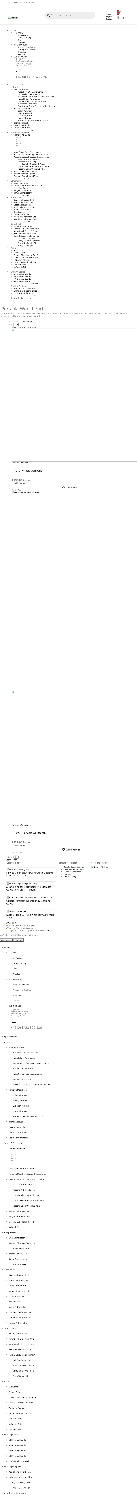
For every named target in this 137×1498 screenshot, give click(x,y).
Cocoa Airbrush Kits (22, 205)
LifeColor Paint (20, 264)
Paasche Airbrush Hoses (29, 159)
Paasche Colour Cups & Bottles (31, 169)
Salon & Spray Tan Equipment (27, 236)
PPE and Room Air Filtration (26, 233)
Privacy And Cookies (27, 49)
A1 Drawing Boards (22, 276)
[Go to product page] (70, 394)
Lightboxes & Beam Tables (25, 291)
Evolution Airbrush (26, 115)
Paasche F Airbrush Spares (34, 164)
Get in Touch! (12, 859)
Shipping (22, 52)
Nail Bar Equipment (27, 238)
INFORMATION (20, 44)
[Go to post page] (18, 869)
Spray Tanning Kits (26, 245)
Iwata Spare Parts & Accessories (28, 152)
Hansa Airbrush (25, 118)
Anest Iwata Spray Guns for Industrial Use (36, 106)
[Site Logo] (13, 17)
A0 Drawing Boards (22, 274)
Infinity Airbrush (25, 113)
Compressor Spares (17, 1264)
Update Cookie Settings (73, 867)
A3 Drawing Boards (22, 281)
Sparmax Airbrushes (23, 127)
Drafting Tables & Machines (21, 1461)
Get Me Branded (43, 930)
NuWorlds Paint (21, 267)
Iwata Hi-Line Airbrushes (29, 99)
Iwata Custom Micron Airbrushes (32, 101)
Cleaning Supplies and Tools (26, 176)
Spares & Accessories (20, 132)
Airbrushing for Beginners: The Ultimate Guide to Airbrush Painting (28, 888)
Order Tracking (24, 37)
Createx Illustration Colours (26, 257)
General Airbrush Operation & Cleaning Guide (28, 902)
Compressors (16, 181)
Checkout (22, 42)
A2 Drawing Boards (22, 279)
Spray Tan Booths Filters (28, 243)
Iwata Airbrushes (21, 89)
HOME (13, 30)
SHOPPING (18, 33)
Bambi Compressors (23, 193)
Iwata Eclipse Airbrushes (29, 94)
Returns (21, 54)
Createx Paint (20, 252)
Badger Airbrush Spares (24, 173)
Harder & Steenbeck (23, 108)
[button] (1, 943)
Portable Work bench (23, 226)
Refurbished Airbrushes (21, 298)
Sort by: (11, 321)
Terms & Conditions (27, 47)
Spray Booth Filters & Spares (26, 231)
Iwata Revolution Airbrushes (30, 92)
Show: (10, 324)
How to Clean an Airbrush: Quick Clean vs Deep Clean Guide (29, 874)
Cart (20, 40)
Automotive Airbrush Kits (25, 207)
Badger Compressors (23, 190)
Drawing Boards (18, 272)
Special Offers (10, 1036)
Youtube (26, 925)
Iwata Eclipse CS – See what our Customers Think (30, 916)
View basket (6, 940)
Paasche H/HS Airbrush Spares (36, 166)
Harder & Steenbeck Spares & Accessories (32, 154)
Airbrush (15, 87)
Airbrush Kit (16, 197)
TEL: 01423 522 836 (102, 877)
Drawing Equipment (20, 286)
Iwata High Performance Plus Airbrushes (36, 96)
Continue (18, 940)
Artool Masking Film (22, 1488)
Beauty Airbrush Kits (23, 212)
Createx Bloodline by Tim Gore (27, 255)
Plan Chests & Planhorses (25, 288)
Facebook (10, 925)
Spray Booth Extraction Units (26, 228)
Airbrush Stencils (16, 1227)
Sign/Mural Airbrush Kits (25, 219)
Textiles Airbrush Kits (18, 1323)
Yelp (33, 925)
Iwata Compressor (22, 183)
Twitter (18, 925)
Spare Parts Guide (22, 135)
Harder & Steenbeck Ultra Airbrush (33, 120)
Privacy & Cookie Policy (73, 869)
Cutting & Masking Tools (24, 293)
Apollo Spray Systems (18, 1137)
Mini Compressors (26, 188)
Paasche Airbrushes (22, 125)
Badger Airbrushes (22, 123)
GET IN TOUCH (20, 56)
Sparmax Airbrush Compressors (28, 185)
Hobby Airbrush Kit (22, 209)
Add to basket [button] (20, 483)
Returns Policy (69, 876)
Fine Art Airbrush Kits (23, 202)
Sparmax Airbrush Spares (25, 171)
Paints (13, 248)
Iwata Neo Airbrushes (27, 103)
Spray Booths (16, 224)
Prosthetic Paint (16, 1429)
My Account (23, 35)
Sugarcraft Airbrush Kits (24, 200)
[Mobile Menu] (20, 15)
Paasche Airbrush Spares (29, 161)
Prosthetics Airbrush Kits (25, 216)
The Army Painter (21, 260)
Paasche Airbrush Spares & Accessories (31, 157)
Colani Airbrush (25, 111)
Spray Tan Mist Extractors (29, 240)
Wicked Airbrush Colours (25, 262)
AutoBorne (18, 250)
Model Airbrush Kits (23, 214)
